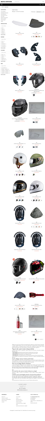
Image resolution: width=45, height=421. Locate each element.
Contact (3, 401)
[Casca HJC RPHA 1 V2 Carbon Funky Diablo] (37, 267)
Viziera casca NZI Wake (36, 118)
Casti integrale (3, 11)
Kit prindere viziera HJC (36, 64)
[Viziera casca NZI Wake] (37, 107)
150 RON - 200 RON (5, 71)
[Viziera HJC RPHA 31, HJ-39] (20, 295)
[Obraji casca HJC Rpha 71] (20, 80)
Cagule (2, 21)
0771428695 (23, 388)
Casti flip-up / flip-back (4, 12)
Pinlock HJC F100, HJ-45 (20, 33)
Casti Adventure (3, 14)
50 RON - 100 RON (5, 69)
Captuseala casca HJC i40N (36, 249)
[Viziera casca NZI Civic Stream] (37, 321)
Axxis (3, 30)
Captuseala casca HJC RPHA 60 (19, 249)
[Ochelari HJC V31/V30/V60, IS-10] (20, 134)
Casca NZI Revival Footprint (37, 171)
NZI (36, 117)
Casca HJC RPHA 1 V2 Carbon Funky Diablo (36, 278)
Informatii (4, 394)
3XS (2, 42)
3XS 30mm (3, 43)
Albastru (3, 58)
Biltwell (3, 31)
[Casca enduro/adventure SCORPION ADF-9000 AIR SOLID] (37, 80)
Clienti (17, 394)
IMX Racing (36, 304)
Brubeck (3, 33)
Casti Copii (2, 16)
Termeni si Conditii (5, 398)
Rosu (2, 54)
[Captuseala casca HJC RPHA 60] (20, 240)
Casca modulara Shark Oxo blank (20, 278)
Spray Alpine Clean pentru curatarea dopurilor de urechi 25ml (19, 332)
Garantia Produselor (19, 400)
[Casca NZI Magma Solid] (20, 160)
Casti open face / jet (4, 15)
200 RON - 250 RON (5, 73)
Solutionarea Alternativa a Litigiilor (21, 405)
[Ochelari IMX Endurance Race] (37, 295)
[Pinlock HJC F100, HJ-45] (20, 23)
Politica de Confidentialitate (6, 399)
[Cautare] (43, 2)
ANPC (17, 404)
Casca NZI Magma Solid (19, 171)
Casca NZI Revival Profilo (19, 196)
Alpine (3, 29)
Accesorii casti (3, 19)
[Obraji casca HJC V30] (20, 52)
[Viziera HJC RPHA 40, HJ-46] (37, 213)
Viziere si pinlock (3, 18)
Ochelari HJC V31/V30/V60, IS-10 (19, 143)
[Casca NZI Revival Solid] (37, 187)
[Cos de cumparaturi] (43, 4)
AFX (2, 27)
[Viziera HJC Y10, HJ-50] (37, 23)
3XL (2, 41)
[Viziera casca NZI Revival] (37, 134)
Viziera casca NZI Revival (36, 143)
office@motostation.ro (23, 390)
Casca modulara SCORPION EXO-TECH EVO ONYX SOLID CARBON (19, 119)
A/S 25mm (3, 46)
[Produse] (2, 5)
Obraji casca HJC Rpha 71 (19, 90)
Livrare (17, 398)
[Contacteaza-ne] (40, 4)
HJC (19, 32)
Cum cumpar (18, 396)
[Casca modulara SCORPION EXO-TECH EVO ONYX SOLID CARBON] (20, 108)
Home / (3, 6)
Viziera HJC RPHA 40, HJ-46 (36, 223)
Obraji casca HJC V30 (19, 64)
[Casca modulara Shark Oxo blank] (20, 267)
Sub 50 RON (4, 67)
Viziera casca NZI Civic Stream (36, 331)
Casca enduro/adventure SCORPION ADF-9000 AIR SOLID (36, 91)
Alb (2, 57)
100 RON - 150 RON (5, 70)
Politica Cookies (4, 400)
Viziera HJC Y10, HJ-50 (36, 33)
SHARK (20, 277)
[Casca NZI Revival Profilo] (20, 187)
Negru (3, 55)
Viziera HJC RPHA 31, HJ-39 (19, 305)
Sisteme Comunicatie (4, 17)
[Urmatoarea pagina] (42, 339)
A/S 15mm (3, 45)
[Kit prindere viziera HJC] (37, 52)
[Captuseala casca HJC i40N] (37, 240)
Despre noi (3, 396)
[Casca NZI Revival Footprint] (37, 160)
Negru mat (3, 59)
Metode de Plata (18, 399)
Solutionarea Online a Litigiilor (21, 403)
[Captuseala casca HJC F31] (20, 213)
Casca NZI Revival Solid (36, 196)
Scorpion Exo (36, 89)
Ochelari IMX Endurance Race (36, 305)
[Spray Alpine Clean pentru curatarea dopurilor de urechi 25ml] (20, 322)
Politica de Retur (18, 401)
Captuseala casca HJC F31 (19, 223)
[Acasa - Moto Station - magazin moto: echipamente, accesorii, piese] (6, 1)
